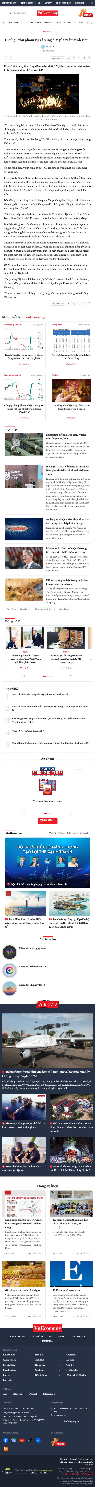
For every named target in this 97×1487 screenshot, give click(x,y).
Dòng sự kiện (47, 1186)
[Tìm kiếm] (10, 13)
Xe (39, 3)
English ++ (80, 3)
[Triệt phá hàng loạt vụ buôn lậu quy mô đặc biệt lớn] (24, 1150)
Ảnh (5, 1394)
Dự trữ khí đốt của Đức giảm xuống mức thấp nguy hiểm (66, 437)
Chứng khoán (9, 3)
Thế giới (25, 652)
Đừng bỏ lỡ (12, 621)
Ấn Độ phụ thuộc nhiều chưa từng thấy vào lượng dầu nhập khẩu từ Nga (68, 521)
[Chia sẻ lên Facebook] (69, 58)
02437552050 (60, 1416)
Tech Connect (63, 3)
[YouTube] (22, 1440)
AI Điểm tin (47, 939)
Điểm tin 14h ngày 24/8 (32, 948)
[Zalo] (38, 1440)
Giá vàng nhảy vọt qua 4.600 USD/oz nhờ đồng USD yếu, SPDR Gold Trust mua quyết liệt (48, 720)
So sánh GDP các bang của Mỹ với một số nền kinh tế (40, 694)
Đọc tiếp (11, 429)
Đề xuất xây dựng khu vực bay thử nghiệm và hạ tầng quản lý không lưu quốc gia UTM (46, 1074)
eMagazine (85, 833)
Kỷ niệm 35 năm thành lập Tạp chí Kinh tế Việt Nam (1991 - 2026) (70, 1224)
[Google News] (58, 58)
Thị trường (79, 23)
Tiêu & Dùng (27, 3)
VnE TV (48, 3)
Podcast (61, 833)
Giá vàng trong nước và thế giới (22, 1290)
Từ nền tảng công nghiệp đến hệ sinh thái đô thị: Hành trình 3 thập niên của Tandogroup (69, 923)
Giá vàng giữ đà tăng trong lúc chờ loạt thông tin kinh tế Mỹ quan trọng (66, 659)
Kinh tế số (49, 23)
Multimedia (13, 833)
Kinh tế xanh (64, 23)
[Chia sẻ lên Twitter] (74, 58)
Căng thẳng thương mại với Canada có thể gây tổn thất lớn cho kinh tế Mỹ (50, 743)
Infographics (72, 833)
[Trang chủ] (3, 22)
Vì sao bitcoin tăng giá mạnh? (28, 731)
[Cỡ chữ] (11, 58)
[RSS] (6, 1449)
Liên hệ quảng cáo (71, 1421)
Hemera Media (45, 1470)
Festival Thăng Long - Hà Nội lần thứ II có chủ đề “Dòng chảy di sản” (70, 1168)
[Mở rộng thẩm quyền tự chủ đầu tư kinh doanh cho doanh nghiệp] (24, 1107)
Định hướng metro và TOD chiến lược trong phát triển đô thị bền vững (23, 1224)
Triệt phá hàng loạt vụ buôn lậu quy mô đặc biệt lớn (21, 1168)
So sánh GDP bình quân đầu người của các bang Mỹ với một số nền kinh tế (50, 708)
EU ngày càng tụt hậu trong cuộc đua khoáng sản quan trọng (67, 582)
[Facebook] (6, 1440)
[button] (44, 676)
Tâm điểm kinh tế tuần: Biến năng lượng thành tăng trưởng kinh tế (25, 923)
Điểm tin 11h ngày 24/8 (32, 967)
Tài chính (36, 23)
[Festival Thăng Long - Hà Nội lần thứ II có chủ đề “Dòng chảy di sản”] (71, 1150)
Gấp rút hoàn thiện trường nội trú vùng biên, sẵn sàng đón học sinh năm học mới (71, 1127)
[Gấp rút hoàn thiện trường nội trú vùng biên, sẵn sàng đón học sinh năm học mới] (71, 1107)
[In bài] (6, 58)
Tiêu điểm (13, 23)
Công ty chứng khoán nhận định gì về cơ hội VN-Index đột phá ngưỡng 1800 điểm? (23, 408)
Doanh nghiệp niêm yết (12, 325)
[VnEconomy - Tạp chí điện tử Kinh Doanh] (47, 1328)
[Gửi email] (79, 58)
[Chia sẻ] (89, 58)
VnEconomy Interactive (66, 1290)
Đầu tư (24, 23)
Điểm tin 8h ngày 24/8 (32, 985)
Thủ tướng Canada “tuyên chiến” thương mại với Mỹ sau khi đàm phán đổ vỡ (25, 659)
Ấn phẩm (47, 759)
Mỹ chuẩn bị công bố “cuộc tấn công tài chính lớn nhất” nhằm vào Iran (66, 550)
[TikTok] (30, 1440)
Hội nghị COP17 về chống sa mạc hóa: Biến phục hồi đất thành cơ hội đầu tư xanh (67, 471)
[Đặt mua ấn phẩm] (85, 12)
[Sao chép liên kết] (84, 58)
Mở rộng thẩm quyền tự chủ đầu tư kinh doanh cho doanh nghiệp (23, 1125)
